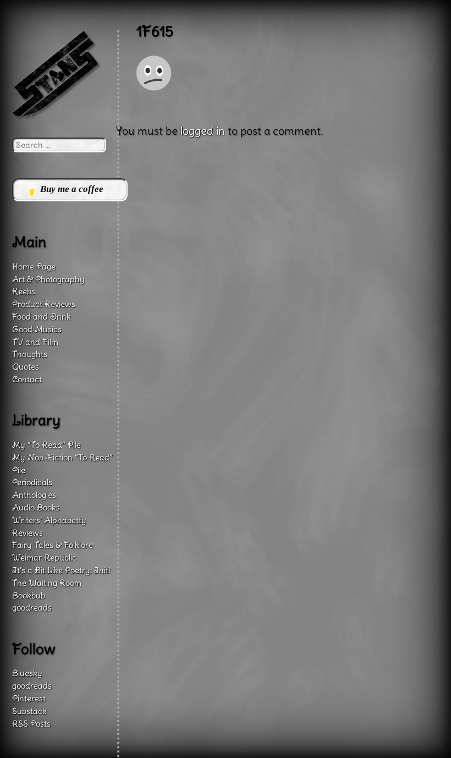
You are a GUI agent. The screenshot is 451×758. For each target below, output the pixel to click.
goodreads (32, 607)
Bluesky (27, 673)
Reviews (27, 533)
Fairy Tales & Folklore (52, 545)
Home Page (34, 266)
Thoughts (29, 354)
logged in (202, 131)
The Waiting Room (46, 583)
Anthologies (34, 495)
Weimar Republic (44, 557)
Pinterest (29, 698)
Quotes (25, 366)
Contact (27, 379)
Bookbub (28, 595)
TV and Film (35, 342)
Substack (29, 711)
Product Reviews (43, 304)
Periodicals (32, 482)
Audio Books (36, 507)
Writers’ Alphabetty (49, 520)
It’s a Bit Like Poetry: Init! (61, 570)
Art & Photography (48, 279)
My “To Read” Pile (46, 445)
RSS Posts (31, 723)
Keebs (23, 291)
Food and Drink (41, 316)
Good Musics (37, 329)
